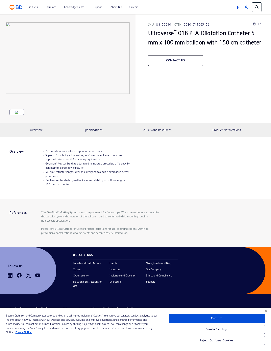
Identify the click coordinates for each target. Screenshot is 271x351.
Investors (115, 269)
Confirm (216, 318)
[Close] (265, 311)
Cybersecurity (81, 275)
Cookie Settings (217, 329)
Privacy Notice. (23, 332)
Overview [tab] (36, 130)
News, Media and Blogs (159, 263)
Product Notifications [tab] (226, 130)
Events (113, 263)
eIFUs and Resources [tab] (157, 130)
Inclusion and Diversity (123, 275)
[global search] (256, 7)
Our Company (154, 269)
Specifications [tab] (93, 130)
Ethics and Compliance (159, 275)
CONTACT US (175, 60)
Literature (115, 281)
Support (150, 281)
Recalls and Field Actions (87, 263)
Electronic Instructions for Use (87, 283)
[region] (135, 329)
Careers (77, 269)
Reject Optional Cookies (217, 340)
